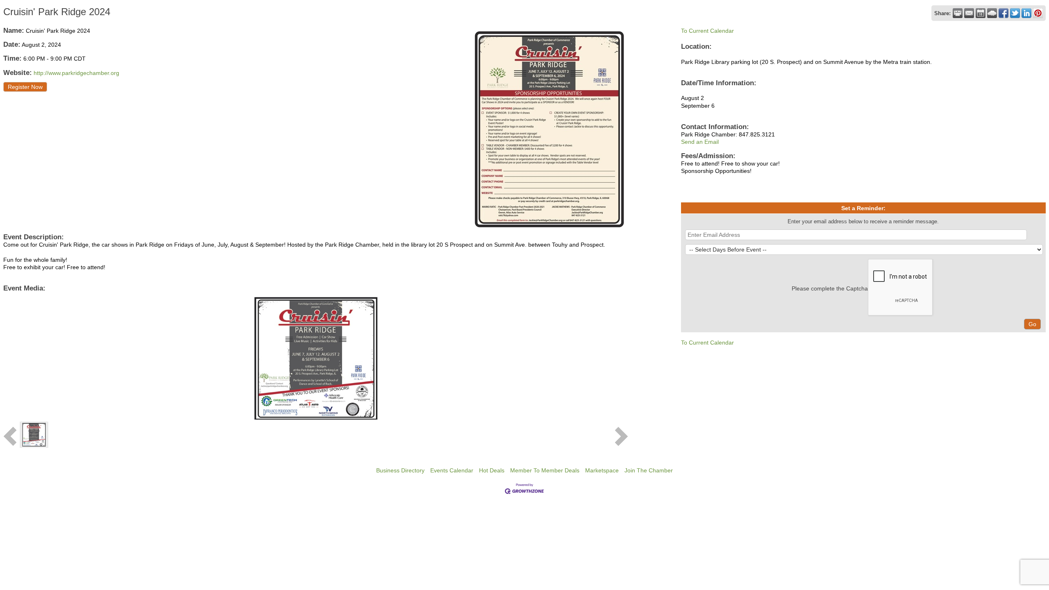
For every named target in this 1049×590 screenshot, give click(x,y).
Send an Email (700, 141)
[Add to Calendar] (980, 13)
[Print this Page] (958, 13)
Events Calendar (451, 470)
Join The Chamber (648, 470)
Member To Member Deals (544, 470)
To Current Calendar (707, 30)
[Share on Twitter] (1015, 13)
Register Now (25, 87)
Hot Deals (491, 470)
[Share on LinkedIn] (1026, 13)
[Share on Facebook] (1003, 13)
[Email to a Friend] (969, 13)
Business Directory (400, 470)
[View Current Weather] (992, 13)
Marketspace (602, 470)
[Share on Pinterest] (1038, 13)
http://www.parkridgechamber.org (76, 73)
